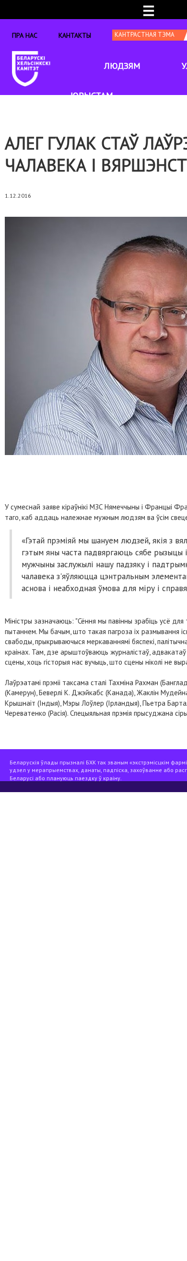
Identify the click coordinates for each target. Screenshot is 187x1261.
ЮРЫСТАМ (91, 95)
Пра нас (24, 35)
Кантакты (74, 35)
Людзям (122, 65)
